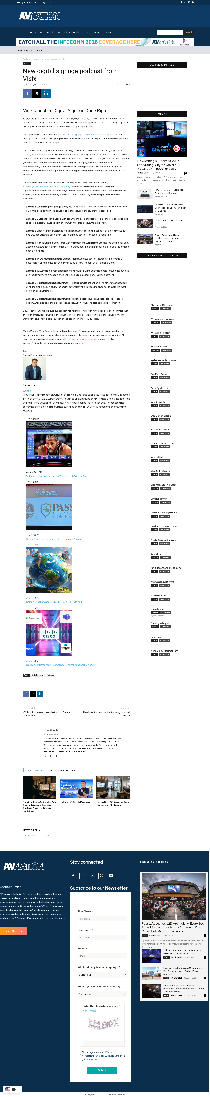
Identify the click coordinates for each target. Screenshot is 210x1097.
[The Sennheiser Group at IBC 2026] (145, 223)
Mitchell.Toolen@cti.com (164, 512)
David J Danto (158, 401)
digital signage (37, 675)
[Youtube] (192, 2)
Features (27, 59)
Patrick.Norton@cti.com (164, 526)
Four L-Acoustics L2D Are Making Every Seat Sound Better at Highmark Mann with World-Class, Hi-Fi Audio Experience (173, 927)
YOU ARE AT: (21, 50)
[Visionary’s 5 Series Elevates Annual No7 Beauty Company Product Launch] (151, 955)
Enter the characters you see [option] (100, 1006)
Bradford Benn (159, 374)
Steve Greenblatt (160, 595)
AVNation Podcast (160, 332)
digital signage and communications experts (90, 135)
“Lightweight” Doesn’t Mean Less (75, 802)
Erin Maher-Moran (161, 415)
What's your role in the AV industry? (100, 986)
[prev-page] (25, 817)
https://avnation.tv (51, 734)
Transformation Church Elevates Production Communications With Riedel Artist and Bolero (183, 989)
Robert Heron (158, 554)
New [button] (85, 1010)
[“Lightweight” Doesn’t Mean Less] (76, 787)
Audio (145, 935)
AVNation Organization (163, 318)
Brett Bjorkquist (159, 388)
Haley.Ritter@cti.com (162, 443)
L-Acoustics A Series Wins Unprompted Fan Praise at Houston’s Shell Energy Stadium (182, 971)
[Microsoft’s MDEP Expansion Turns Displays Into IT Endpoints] (113, 787)
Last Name (84, 930)
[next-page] (30, 817)
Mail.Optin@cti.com (161, 471)
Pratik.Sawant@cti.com (163, 540)
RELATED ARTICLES (36, 770)
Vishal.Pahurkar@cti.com (164, 650)
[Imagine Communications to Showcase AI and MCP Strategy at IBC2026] (145, 208)
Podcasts (50, 675)
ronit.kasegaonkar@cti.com (166, 567)
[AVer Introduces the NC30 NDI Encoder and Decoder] (145, 194)
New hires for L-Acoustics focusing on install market (106, 714)
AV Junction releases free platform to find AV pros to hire (46, 714)
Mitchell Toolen (159, 498)
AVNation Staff (142, 173)
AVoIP (166, 957)
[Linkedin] (185, 2)
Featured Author (160, 429)
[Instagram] (181, 2)
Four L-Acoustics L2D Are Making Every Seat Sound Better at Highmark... (167, 238)
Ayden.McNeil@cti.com (163, 360)
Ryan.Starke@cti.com (162, 581)
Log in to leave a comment (36, 835)
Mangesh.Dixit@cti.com (163, 484)
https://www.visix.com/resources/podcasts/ (48, 187)
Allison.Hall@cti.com (162, 305)
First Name (84, 911)
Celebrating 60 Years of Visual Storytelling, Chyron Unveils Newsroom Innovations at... (158, 165)
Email (81, 948)
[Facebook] (178, 2)
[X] (189, 2)
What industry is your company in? (99, 967)
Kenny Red (157, 457)
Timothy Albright (160, 623)
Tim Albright (31, 85)
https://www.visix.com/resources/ (82, 339)
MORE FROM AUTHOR (63, 770)
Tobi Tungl (156, 637)
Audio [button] (93, 1010)
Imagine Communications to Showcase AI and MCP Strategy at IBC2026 (170, 208)
